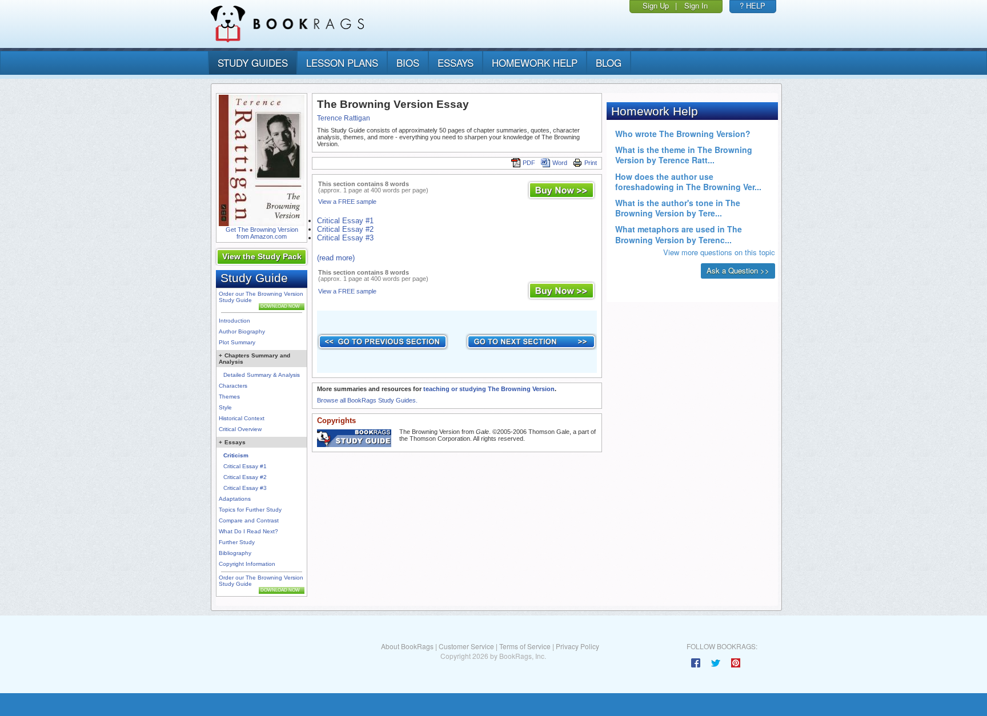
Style (225, 407)
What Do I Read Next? (248, 531)
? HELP (752, 5)
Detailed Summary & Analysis (261, 375)
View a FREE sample (347, 201)
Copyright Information (247, 564)
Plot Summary (237, 342)
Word (559, 162)
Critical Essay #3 (245, 488)
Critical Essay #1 (245, 466)
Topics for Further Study (250, 509)
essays (456, 62)
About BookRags (407, 646)
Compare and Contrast (249, 520)
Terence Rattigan (343, 118)
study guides (253, 62)
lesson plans (342, 62)
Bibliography (235, 553)
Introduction (234, 320)
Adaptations (235, 499)
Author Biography (242, 331)
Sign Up (656, 5)
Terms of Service (525, 646)
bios (407, 62)
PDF (529, 162)
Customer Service (466, 646)
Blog (608, 62)
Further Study (237, 542)
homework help (534, 62)
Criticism (235, 455)
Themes (229, 396)
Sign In (696, 5)
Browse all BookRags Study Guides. (367, 400)
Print (590, 162)
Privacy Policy (577, 646)
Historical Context (241, 418)
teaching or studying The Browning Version (489, 388)
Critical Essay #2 (245, 477)
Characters (233, 386)
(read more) (336, 258)
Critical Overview (240, 429)
